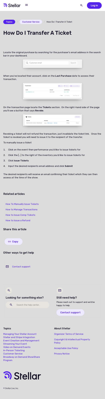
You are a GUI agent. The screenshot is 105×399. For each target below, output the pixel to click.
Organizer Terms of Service (68, 334)
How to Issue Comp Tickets (20, 215)
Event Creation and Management (21, 340)
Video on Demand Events (16, 347)
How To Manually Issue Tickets (22, 204)
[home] (12, 5)
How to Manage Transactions (21, 209)
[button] (26, 5)
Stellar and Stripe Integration (19, 337)
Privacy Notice (62, 353)
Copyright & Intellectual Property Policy (72, 341)
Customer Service (30, 22)
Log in (94, 5)
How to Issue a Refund (18, 220)
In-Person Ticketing (14, 350)
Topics (9, 22)
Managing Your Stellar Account (20, 334)
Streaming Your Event (15, 343)
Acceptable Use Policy (66, 348)
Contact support (21, 266)
